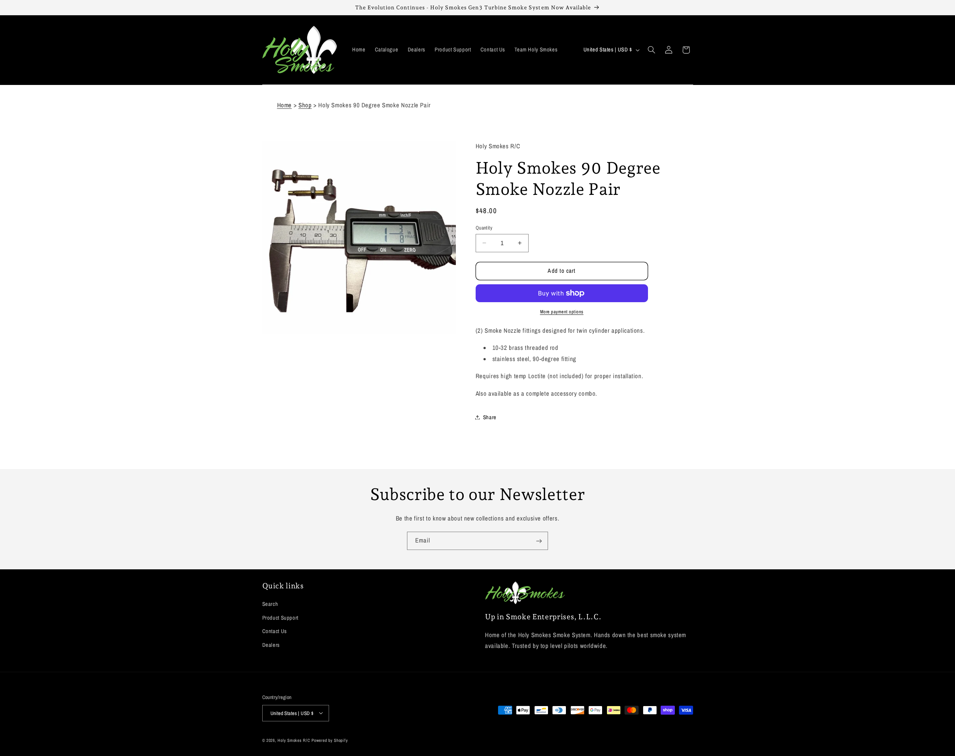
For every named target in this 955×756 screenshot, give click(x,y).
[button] (651, 49)
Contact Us (274, 631)
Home (284, 105)
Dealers (271, 645)
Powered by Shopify (329, 740)
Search (270, 604)
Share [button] (490, 417)
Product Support (280, 617)
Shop (305, 105)
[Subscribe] (539, 541)
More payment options (562, 312)
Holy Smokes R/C (294, 740)
